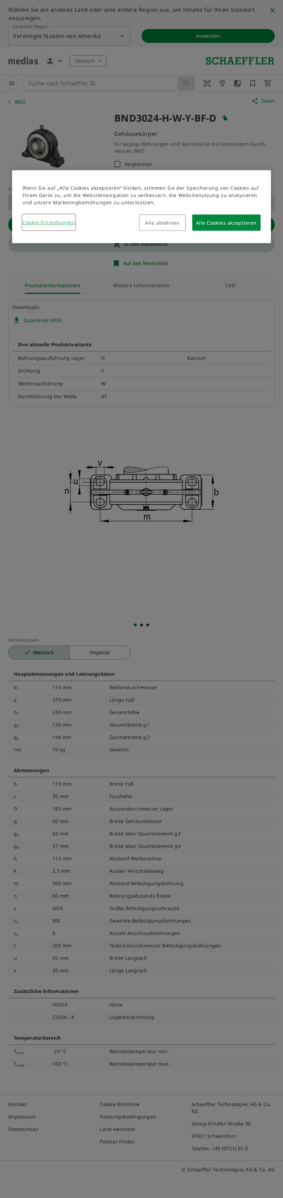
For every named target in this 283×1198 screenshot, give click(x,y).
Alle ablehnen (162, 222)
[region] (141, 206)
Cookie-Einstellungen (48, 222)
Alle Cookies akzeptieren (226, 222)
